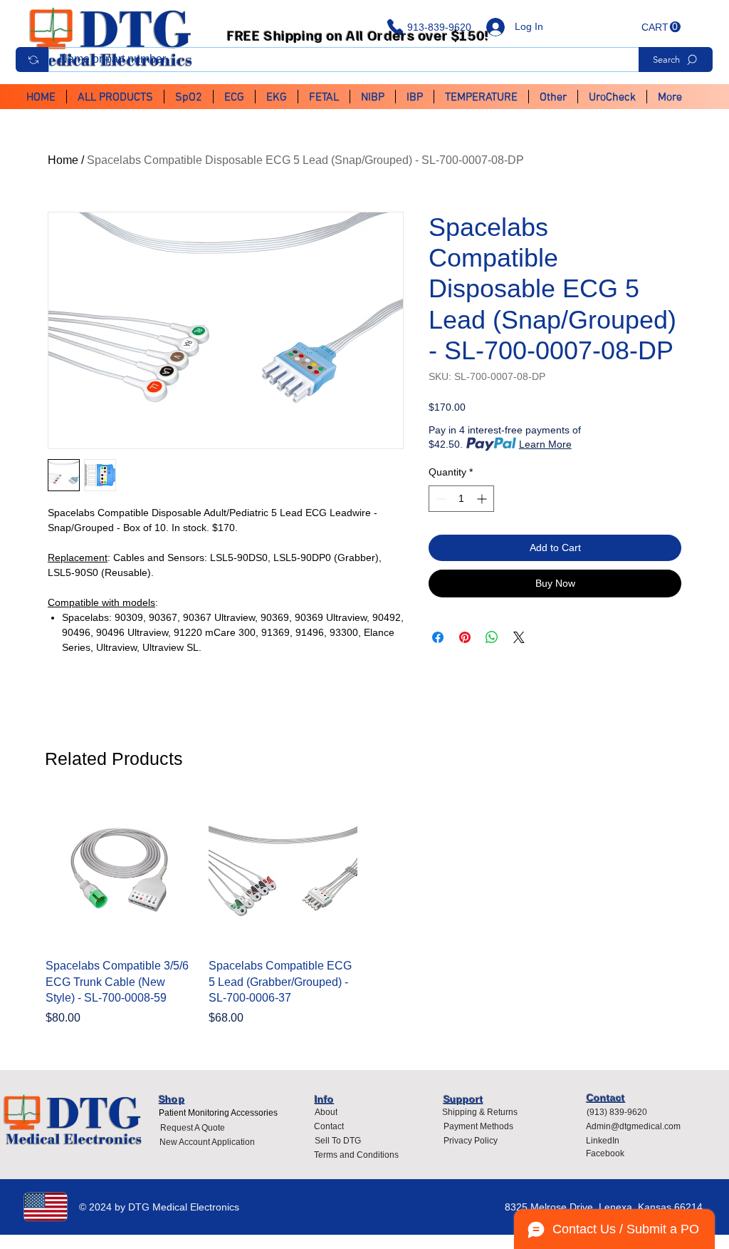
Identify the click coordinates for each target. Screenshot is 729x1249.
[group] (364, 912)
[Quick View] (120, 872)
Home (63, 160)
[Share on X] (519, 637)
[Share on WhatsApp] (491, 637)
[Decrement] (440, 498)
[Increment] (483, 498)
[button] (661, 27)
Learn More (545, 444)
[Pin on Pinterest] (464, 637)
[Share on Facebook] (437, 637)
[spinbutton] (461, 498)
